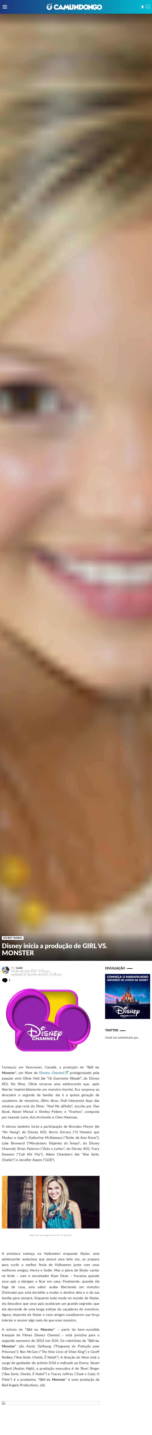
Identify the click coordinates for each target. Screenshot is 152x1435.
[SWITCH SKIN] (142, 7)
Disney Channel (51, 1073)
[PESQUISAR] (148, 7)
